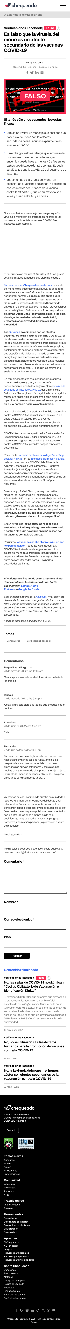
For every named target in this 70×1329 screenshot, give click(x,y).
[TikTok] (39, 1310)
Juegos (8, 1249)
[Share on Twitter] (32, 73)
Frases (7, 1167)
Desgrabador (10, 1218)
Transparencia (11, 1273)
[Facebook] (17, 1310)
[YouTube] (53, 1310)
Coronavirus (13, 641)
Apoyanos (9, 1191)
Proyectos (9, 1287)
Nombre (11, 902)
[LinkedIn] (33, 1310)
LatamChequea (12, 1204)
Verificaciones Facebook (23, 28)
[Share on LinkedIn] (37, 73)
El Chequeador (11, 1242)
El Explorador (11, 1229)
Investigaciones (12, 1174)
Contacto (11, 1130)
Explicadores (10, 1170)
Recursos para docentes (16, 1253)
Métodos (8, 1277)
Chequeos (9, 1160)
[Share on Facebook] (27, 73)
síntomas (14, 332)
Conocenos (10, 1270)
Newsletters (10, 1187)
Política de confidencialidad (49, 1319)
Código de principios (14, 1280)
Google (22, 589)
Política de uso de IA (14, 1284)
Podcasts (33, 589)
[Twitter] (44, 1310)
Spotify (25, 585)
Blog (6, 1194)
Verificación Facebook (39, 641)
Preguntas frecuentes (15, 1298)
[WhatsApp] (49, 1310)
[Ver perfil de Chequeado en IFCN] (8, 1143)
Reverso (8, 1208)
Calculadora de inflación (16, 1222)
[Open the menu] (63, 6)
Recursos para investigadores (19, 1260)
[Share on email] (42, 73)
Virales (7, 1163)
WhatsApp (9, 1184)
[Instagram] (28, 1310)
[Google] (23, 1310)
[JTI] (26, 1143)
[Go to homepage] (26, 6)
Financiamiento (12, 1291)
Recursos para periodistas (17, 1256)
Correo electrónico (19, 919)
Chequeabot (10, 1232)
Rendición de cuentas (15, 1294)
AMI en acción (11, 1246)
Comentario (14, 861)
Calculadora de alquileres (17, 1225)
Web (7, 937)
